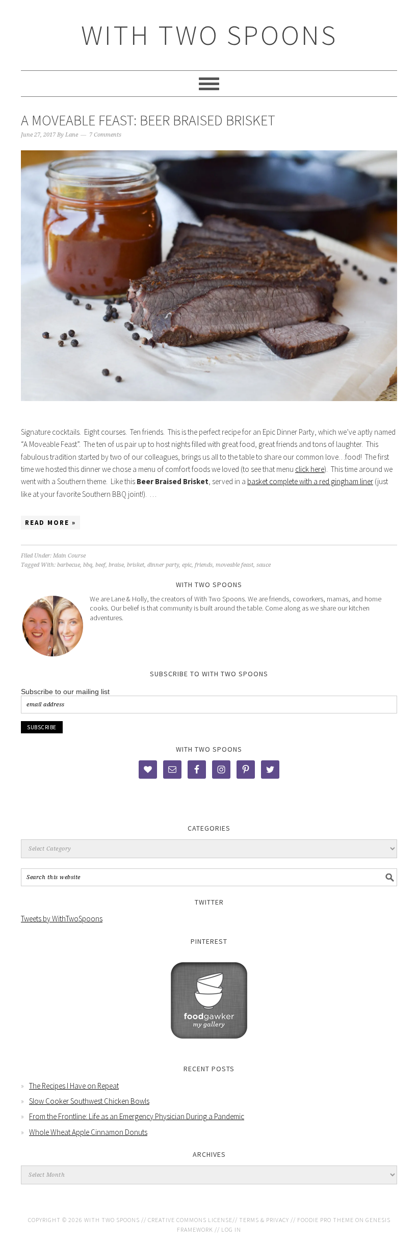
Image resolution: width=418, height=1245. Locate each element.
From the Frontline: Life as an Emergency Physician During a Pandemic (136, 1116)
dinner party (163, 565)
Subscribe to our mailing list (65, 691)
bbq (87, 565)
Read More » (50, 522)
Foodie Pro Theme (325, 1220)
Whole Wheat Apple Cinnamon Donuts (88, 1132)
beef (100, 565)
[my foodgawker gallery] (209, 1046)
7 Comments (105, 134)
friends (204, 565)
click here (309, 469)
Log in (231, 1229)
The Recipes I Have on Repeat (74, 1086)
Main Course (69, 555)
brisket (135, 565)
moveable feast (234, 565)
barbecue (68, 565)
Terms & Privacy (264, 1220)
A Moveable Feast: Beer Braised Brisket (148, 120)
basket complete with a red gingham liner (310, 481)
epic (187, 565)
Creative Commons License (190, 1220)
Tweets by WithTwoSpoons (61, 918)
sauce (263, 565)
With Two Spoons (209, 34)
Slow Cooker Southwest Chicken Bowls (89, 1101)
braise (116, 565)
